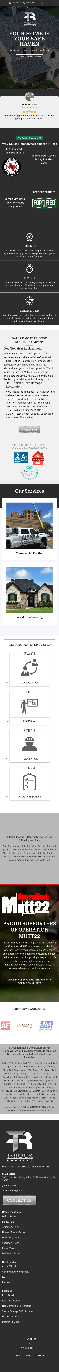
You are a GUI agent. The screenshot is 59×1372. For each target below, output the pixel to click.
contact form (15, 860)
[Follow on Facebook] (24, 1339)
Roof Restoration (11, 1300)
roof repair (33, 353)
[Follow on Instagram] (28, 1339)
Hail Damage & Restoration (17, 1306)
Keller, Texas (9, 1248)
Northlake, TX (41, 1094)
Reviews (6, 1282)
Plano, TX (36, 1073)
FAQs (5, 1277)
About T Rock (9, 1266)
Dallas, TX (6, 1063)
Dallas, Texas (9, 1216)
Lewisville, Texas (10, 1237)
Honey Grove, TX (37, 1080)
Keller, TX (8, 1080)
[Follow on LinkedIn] (35, 1339)
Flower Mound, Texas (13, 1232)
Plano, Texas (9, 1221)
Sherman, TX (21, 1080)
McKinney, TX (9, 1073)
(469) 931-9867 (10, 1185)
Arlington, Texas (10, 1227)
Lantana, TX (18, 1097)
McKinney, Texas (11, 1253)
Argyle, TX (50, 1090)
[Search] (42, 2)
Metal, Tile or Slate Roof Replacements (23, 849)
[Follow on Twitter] (31, 1339)
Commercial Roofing (29, 553)
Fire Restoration (10, 1316)
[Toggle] (7, 683)
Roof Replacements (12, 846)
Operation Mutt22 (38, 950)
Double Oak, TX (25, 1094)
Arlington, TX (14, 1087)
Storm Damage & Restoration (18, 1311)
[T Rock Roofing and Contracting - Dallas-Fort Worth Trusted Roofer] (27, 7)
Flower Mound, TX (22, 1070)
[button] (48, 3)
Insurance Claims (11, 1321)
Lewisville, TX (37, 1077)
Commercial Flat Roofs (34, 853)
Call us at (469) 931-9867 (31, 856)
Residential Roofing (29, 617)
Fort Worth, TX (44, 1087)
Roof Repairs (30, 846)
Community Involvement (15, 1271)
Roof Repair (8, 1295)
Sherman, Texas (10, 1242)
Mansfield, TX (28, 1087)
